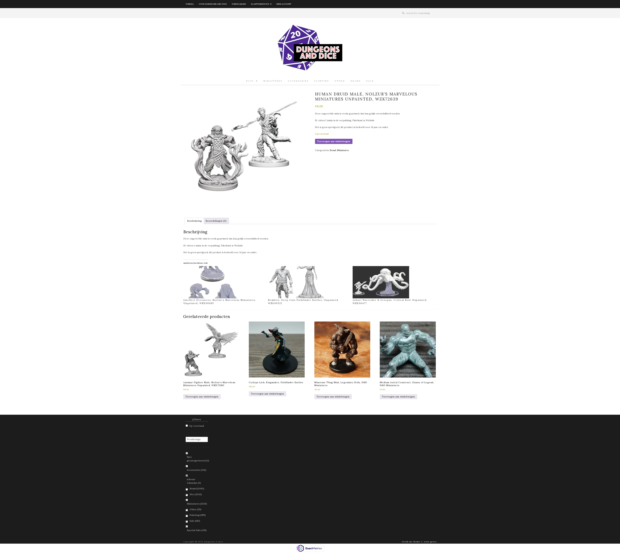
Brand (356, 81)
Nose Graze (430, 542)
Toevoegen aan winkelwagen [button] (202, 396)
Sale (370, 81)
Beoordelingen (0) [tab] (216, 220)
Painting (321, 81)
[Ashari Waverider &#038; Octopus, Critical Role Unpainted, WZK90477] (393, 282)
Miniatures (272, 81)
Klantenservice (260, 4)
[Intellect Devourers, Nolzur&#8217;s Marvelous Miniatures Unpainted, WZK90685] (224, 282)
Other (340, 81)
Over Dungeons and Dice (213, 4)
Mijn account (283, 4)
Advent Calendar (194, 481)
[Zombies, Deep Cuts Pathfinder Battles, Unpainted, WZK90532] (308, 282)
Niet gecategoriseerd (198, 459)
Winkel (190, 4)
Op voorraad (196, 425)
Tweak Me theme (411, 542)
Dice (251, 81)
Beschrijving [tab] (194, 220)
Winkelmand (239, 4)
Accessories (298, 81)
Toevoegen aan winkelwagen (333, 141)
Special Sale (197, 530)
